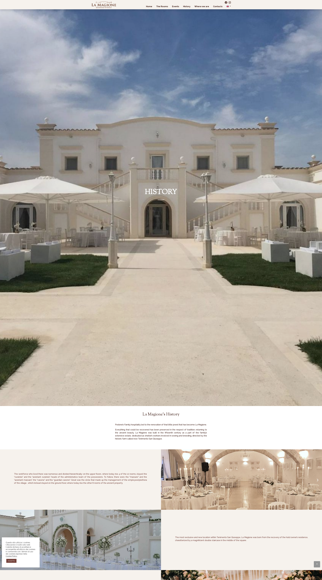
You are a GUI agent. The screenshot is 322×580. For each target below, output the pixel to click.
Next (317, 476)
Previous (165, 476)
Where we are (201, 6)
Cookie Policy (11, 556)
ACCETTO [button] (11, 561)
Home (149, 6)
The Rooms (162, 6)
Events (175, 6)
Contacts (218, 6)
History (186, 6)
